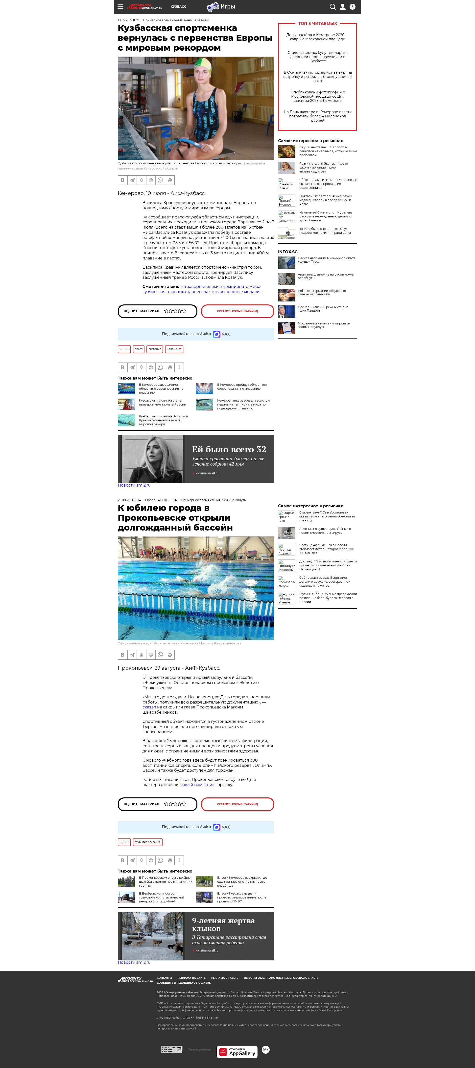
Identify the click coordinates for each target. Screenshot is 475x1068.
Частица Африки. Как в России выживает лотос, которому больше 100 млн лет (326, 549)
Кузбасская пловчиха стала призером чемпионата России (162, 402)
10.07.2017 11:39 (128, 20)
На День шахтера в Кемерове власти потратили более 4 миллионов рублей (318, 116)
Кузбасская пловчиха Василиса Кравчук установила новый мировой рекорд (163, 420)
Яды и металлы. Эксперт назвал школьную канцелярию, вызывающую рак (323, 167)
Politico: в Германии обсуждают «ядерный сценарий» (322, 292)
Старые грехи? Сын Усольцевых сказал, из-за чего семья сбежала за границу (327, 516)
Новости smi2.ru (134, 485)
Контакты (164, 978)
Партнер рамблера (199, 1049)
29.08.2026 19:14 (129, 500)
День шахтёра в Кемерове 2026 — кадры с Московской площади (317, 37)
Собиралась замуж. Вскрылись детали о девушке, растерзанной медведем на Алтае (324, 581)
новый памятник (197, 784)
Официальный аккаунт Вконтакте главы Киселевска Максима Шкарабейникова (179, 643)
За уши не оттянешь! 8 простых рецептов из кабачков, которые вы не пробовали (328, 151)
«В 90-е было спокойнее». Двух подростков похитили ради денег (325, 231)
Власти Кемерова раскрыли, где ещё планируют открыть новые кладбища (242, 881)
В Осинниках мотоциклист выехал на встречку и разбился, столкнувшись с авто (317, 76)
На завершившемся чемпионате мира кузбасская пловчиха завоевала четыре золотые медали (201, 289)
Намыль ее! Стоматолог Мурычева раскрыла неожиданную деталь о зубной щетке (326, 216)
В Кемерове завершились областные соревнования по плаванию (161, 388)
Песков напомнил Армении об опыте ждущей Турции (327, 259)
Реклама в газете (224, 978)
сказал (149, 707)
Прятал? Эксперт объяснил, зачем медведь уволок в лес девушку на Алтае (325, 200)
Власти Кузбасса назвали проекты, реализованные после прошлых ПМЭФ (241, 897)
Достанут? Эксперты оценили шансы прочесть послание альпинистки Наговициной (328, 565)
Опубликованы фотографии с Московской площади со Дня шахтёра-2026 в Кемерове (318, 96)
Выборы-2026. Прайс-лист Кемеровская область (281, 978)
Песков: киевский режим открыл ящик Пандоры (323, 308)
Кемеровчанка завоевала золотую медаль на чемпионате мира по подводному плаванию (243, 404)
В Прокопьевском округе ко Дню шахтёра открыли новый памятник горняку (165, 881)
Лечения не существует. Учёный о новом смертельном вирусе (325, 530)
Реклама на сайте (192, 978)
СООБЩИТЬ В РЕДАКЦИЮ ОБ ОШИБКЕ (184, 982)
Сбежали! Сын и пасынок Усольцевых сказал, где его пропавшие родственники (328, 184)
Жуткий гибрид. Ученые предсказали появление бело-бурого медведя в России (328, 598)
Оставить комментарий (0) (237, 311)
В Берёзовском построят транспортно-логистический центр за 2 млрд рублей (161, 897)
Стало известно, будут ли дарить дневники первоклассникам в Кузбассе (318, 57)
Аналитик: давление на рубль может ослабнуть (326, 276)
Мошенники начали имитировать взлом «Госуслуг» (324, 325)
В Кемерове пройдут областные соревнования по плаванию (242, 386)
